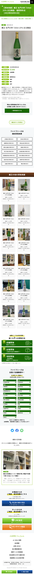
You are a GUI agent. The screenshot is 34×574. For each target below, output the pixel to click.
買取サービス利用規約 (17, 552)
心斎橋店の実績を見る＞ (9, 139)
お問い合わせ (17, 546)
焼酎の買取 (21, 18)
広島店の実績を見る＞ (9, 163)
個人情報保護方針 (17, 549)
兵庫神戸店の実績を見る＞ (25, 159)
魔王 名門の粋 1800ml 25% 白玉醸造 (23, 269)
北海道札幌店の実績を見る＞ (25, 151)
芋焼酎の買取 (28, 18)
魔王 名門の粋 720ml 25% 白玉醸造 (8, 194)
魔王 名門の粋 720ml (24, 193)
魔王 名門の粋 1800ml (23, 219)
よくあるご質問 (17, 540)
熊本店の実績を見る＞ (25, 139)
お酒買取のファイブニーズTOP (10, 18)
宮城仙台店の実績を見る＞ (25, 143)
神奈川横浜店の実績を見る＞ (25, 155)
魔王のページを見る (17, 122)
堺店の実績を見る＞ (25, 163)
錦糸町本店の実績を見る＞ (9, 159)
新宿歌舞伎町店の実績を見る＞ (9, 155)
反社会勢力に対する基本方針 (17, 555)
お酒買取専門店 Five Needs (7, 2)
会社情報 (17, 543)
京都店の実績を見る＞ (25, 147)
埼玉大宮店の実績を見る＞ (9, 151)
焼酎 (11, 79)
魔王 (11, 81)
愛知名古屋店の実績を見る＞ (9, 147)
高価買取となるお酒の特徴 (17, 558)
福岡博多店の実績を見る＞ (9, 143)
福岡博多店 (12, 77)
